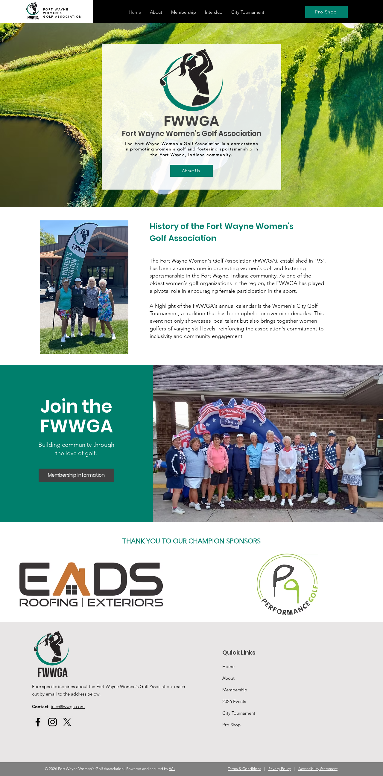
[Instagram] (52, 722)
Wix (172, 768)
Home (228, 666)
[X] (67, 722)
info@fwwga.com (68, 706)
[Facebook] (38, 722)
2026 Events (234, 701)
